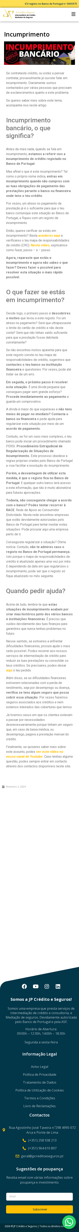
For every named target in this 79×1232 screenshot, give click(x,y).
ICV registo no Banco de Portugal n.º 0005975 (51, 3)
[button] (73, 14)
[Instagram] (47, 986)
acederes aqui (49, 235)
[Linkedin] (58, 986)
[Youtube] (36, 986)
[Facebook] (24, 986)
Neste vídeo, (40, 245)
